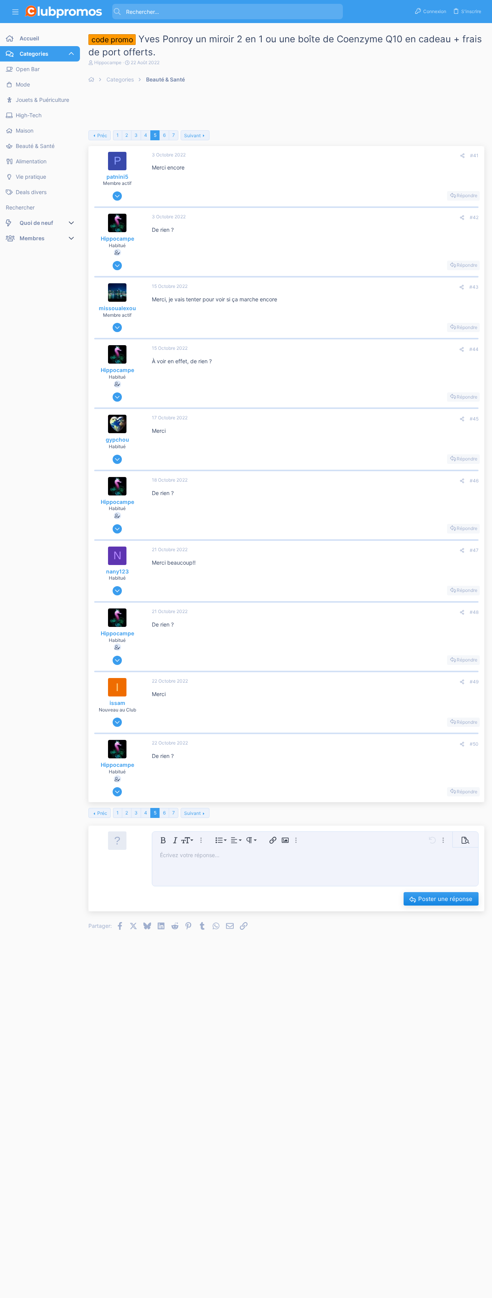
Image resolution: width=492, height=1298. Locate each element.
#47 (474, 550)
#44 (474, 349)
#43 (474, 287)
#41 (474, 155)
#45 (474, 419)
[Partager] (462, 156)
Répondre (467, 195)
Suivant (192, 135)
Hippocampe (107, 62)
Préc (102, 135)
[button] (15, 11)
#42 (474, 217)
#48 (474, 612)
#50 (474, 744)
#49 (474, 682)
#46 (474, 481)
